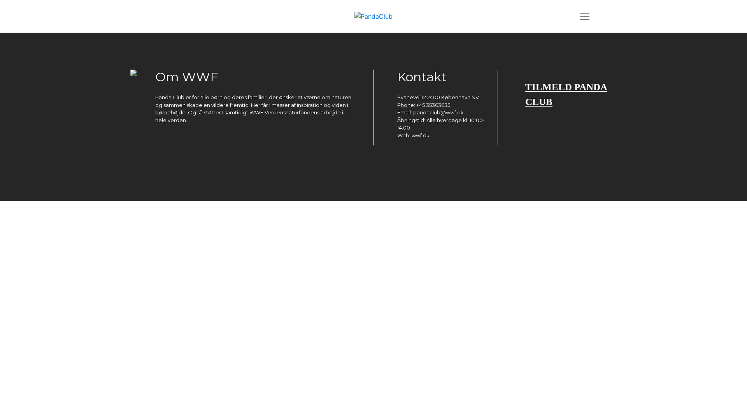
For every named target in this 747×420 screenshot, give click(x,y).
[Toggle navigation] (584, 16)
